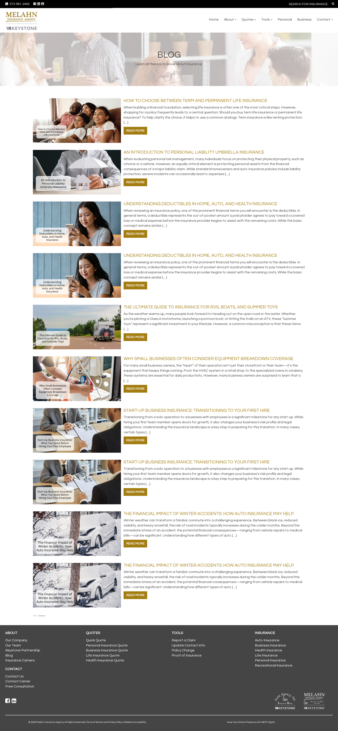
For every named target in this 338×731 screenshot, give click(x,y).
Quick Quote (96, 640)
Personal (285, 19)
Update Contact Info (188, 645)
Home (214, 19)
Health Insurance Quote (105, 660)
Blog (9, 655)
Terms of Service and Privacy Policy (104, 722)
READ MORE (135, 130)
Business (304, 19)
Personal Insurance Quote (107, 645)
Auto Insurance (267, 640)
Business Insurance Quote (107, 650)
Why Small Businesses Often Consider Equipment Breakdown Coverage (208, 358)
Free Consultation (19, 686)
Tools (266, 19)
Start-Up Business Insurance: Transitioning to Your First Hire (197, 410)
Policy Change (183, 650)
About (229, 19)
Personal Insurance (270, 660)
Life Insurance (266, 655)
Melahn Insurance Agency (50, 722)
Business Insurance (270, 645)
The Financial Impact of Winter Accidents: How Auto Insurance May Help (209, 513)
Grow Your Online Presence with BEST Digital (251, 722)
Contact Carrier (17, 681)
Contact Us (14, 676)
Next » (42, 616)
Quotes (248, 19)
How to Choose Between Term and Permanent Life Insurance (195, 100)
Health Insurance (268, 650)
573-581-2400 (19, 4)
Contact (324, 19)
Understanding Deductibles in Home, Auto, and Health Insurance (200, 204)
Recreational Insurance (273, 665)
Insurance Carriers (20, 660)
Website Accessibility (135, 722)
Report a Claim (184, 640)
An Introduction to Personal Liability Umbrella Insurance (194, 152)
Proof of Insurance (187, 655)
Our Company (16, 640)
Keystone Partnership (22, 650)
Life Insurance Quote (103, 655)
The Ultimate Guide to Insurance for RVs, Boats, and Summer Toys (201, 307)
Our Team (13, 645)
